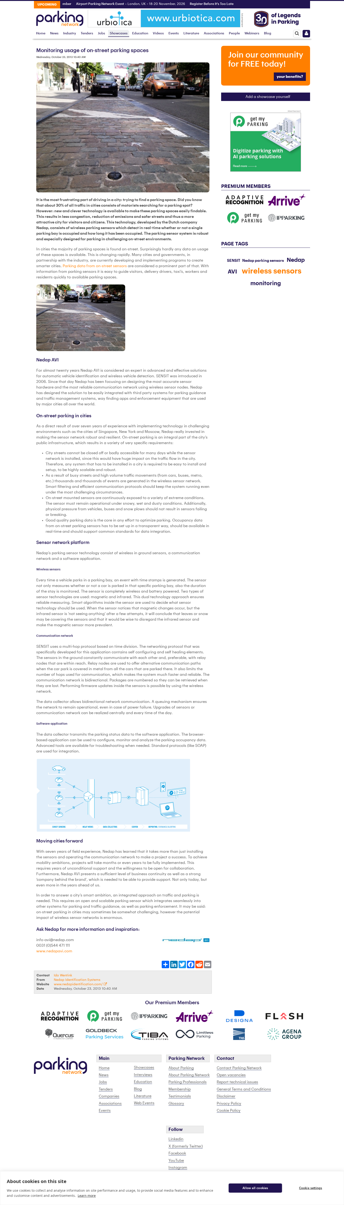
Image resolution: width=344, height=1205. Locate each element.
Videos (158, 33)
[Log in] (306, 33)
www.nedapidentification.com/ (79, 984)
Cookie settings (310, 1188)
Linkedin (175, 1139)
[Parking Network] (59, 17)
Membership (179, 1089)
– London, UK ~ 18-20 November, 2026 (107, 4)
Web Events (144, 1103)
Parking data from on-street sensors (95, 266)
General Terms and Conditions (244, 1089)
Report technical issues (237, 1082)
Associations (214, 33)
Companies (109, 1096)
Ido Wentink (63, 975)
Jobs (101, 33)
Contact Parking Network (239, 1068)
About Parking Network (189, 1075)
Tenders (87, 33)
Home (40, 33)
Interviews (143, 1075)
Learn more (87, 1195)
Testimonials (179, 1096)
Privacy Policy (229, 1103)
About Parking (181, 1068)
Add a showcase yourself (267, 97)
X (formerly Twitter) (185, 1146)
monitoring (265, 283)
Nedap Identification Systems (77, 979)
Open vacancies (231, 1075)
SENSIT (233, 261)
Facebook (177, 1153)
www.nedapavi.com (54, 951)
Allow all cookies (255, 1188)
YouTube (176, 1160)
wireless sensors (271, 271)
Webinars (252, 33)
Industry (69, 33)
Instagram (177, 1167)
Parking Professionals (187, 1082)
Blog (267, 33)
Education (140, 33)
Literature (191, 33)
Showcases (119, 33)
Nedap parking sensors (263, 261)
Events (173, 33)
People (234, 33)
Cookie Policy (229, 1110)
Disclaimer (226, 1096)
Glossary (176, 1103)
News (54, 33)
